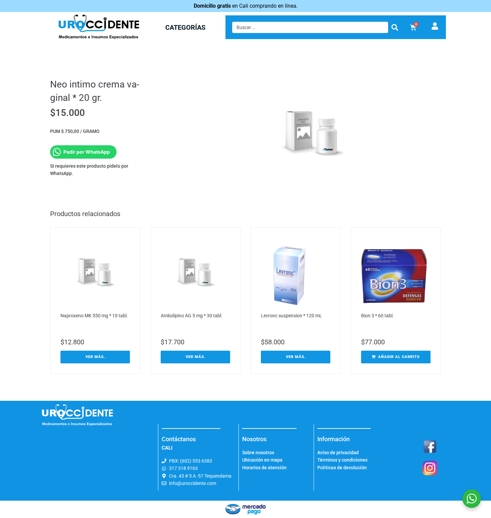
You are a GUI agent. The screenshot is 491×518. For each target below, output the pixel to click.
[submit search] (394, 27)
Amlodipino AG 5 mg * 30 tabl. (191, 315)
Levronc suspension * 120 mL (291, 315)
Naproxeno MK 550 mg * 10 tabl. (94, 315)
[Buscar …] (310, 27)
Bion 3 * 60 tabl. (377, 315)
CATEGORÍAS (185, 27)
